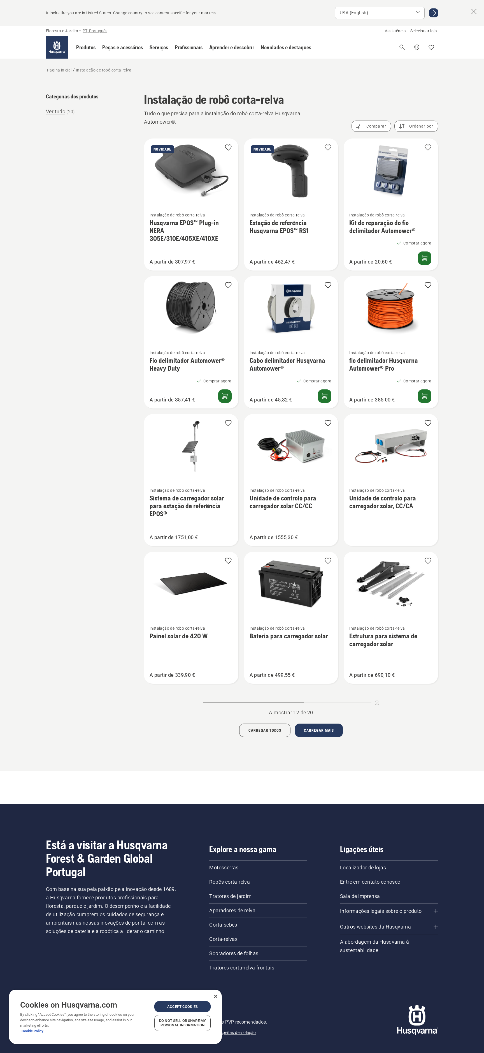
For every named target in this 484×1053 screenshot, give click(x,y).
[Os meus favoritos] (431, 47)
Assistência (395, 31)
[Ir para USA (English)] (433, 12)
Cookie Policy (32, 1031)
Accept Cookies (182, 1006)
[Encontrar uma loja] (417, 47)
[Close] (215, 996)
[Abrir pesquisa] (402, 47)
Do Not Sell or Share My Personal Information (182, 1023)
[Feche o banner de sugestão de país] (473, 11)
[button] (86, 47)
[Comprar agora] (424, 258)
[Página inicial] (57, 47)
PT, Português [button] (95, 31)
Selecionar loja (423, 31)
